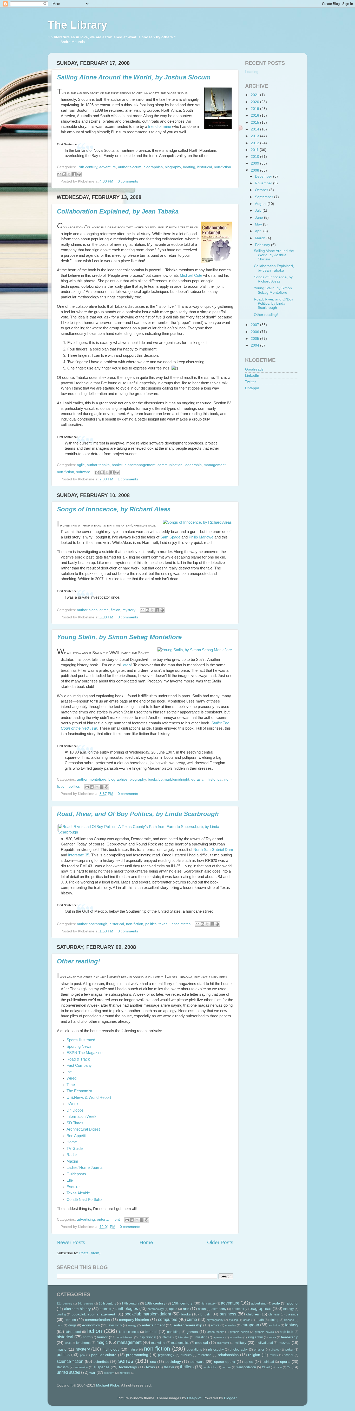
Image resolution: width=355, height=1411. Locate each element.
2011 (255, 150)
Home (72, 1142)
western (109, 1372)
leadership (193, 465)
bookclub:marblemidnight (168, 779)
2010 (255, 157)
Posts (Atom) (90, 1253)
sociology (173, 1362)
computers (167, 1319)
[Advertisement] (271, 425)
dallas (247, 1319)
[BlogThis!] (64, 174)
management (215, 465)
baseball (238, 1309)
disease (289, 1319)
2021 (255, 95)
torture (226, 1367)
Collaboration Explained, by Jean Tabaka (118, 211)
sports (285, 1362)
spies (249, 1362)
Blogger (230, 1398)
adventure (107, 167)
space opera (224, 1362)
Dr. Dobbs (75, 1110)
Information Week (81, 1116)
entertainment (108, 1219)
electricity (115, 1325)
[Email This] (59, 174)
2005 (255, 339)
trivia (279, 1367)
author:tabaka (98, 465)
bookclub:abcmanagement (133, 465)
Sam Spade (170, 537)
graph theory (215, 1331)
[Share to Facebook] (74, 174)
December (264, 176)
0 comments (128, 181)
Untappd (252, 388)
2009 (255, 163)
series (125, 1361)
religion (254, 1355)
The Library (77, 25)
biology (288, 1309)
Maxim (72, 1161)
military (240, 1343)
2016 (255, 115)
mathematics (180, 1343)
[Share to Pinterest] (79, 174)
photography (239, 1349)
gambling (173, 1332)
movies (284, 1343)
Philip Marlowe (201, 537)
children (252, 1314)
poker (289, 1349)
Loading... (253, 72)
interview (183, 1337)
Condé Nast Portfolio (84, 1199)
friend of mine (159, 126)
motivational (264, 1343)
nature (133, 1349)
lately (126, 665)
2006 (255, 332)
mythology (110, 1349)
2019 (255, 109)
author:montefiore (91, 779)
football (151, 1332)
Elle (70, 1180)
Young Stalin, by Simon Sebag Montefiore (119, 637)
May (259, 224)
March (260, 238)
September (264, 197)
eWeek (72, 1104)
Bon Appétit (76, 1136)
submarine (81, 1367)
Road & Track (78, 1059)
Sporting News (79, 1046)
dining (273, 1320)
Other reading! (78, 961)
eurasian (198, 779)
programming (137, 1355)
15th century (107, 1303)
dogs (60, 1325)
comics (70, 1320)
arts (186, 1309)
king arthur (255, 1337)
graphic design (239, 1331)
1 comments (128, 479)
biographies (153, 167)
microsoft (223, 1342)
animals (105, 1309)
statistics (63, 1367)
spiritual (268, 1362)
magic (102, 1342)
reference (204, 1355)
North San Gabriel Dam (213, 850)
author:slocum (129, 167)
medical (201, 1343)
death (260, 1320)
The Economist (79, 1091)
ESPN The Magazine (84, 1053)
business (228, 1314)
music (61, 1349)
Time (71, 1085)
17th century (130, 1303)
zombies (125, 1372)
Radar (72, 1155)
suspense (101, 1367)
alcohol (292, 1303)
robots (274, 1355)
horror (87, 1337)
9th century (208, 1303)
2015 (255, 122)
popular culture (103, 1355)
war (92, 1373)
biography (173, 167)
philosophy (216, 1349)
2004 (255, 345)
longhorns (83, 1343)
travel (266, 1367)
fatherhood (73, 1332)
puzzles (186, 1355)
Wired (71, 1078)
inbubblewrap (125, 1337)
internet (167, 1337)
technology (128, 1367)
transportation (246, 1367)
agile (81, 465)
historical (204, 167)
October (262, 190)
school (288, 1355)
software (83, 472)
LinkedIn (252, 376)
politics (74, 786)
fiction (115, 610)
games (192, 1332)
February (263, 245)
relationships (228, 1355)
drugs (72, 1325)
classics (292, 1314)
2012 (255, 143)
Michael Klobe (107, 1385)
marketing (158, 1343)
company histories (134, 1320)
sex (153, 1362)
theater (169, 1367)
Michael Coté (191, 275)
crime (104, 610)
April (259, 231)
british (205, 1314)
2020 (255, 102)
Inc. (70, 1072)
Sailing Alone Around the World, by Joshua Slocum (134, 77)
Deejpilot (194, 1398)
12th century (65, 1303)
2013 (255, 136)
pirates (275, 1349)
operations (194, 1349)
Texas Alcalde (78, 1193)
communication (169, 465)
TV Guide (75, 1148)
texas (163, 924)
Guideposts (76, 1174)
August (261, 204)
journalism (236, 1337)
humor (102, 1337)
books (186, 1314)
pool (82, 1355)
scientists (101, 1362)
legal (67, 1342)
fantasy (291, 1324)
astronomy (219, 1309)
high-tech (286, 1332)
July (258, 210)
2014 (255, 129)
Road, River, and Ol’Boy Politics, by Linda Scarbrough (138, 813)
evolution (274, 1325)
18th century (155, 1303)
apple (173, 1309)
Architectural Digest (83, 1129)
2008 (255, 170)
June (259, 218)
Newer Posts (71, 1242)
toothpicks (209, 1367)
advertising (86, 1219)
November (264, 183)
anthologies (127, 1308)
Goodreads (254, 369)
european (250, 1324)
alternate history (77, 1309)
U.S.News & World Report (89, 1097)
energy (132, 1325)
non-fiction (222, 167)
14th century (86, 1303)
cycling (233, 1319)
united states (179, 924)
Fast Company (79, 1065)
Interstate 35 (78, 855)
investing (201, 1337)
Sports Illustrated (81, 1040)
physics (259, 1349)
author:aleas (87, 610)
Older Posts (220, 1242)
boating (189, 167)
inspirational (147, 1337)
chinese (274, 1314)
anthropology (156, 1308)
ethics (215, 1325)
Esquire (73, 1187)
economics (91, 1325)
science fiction (70, 1361)
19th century (87, 167)
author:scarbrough (92, 924)
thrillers (187, 1366)
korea (272, 1337)
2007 (255, 325)
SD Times (75, 1123)
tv (288, 1367)
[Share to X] (69, 174)
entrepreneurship (188, 1325)
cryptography (215, 1319)
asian (202, 1309)
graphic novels (264, 1331)
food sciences (129, 1332)
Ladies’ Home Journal (85, 1167)
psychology (166, 1355)
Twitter (250, 382)
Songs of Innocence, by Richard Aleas (113, 509)
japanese (218, 1337)
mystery (128, 610)
